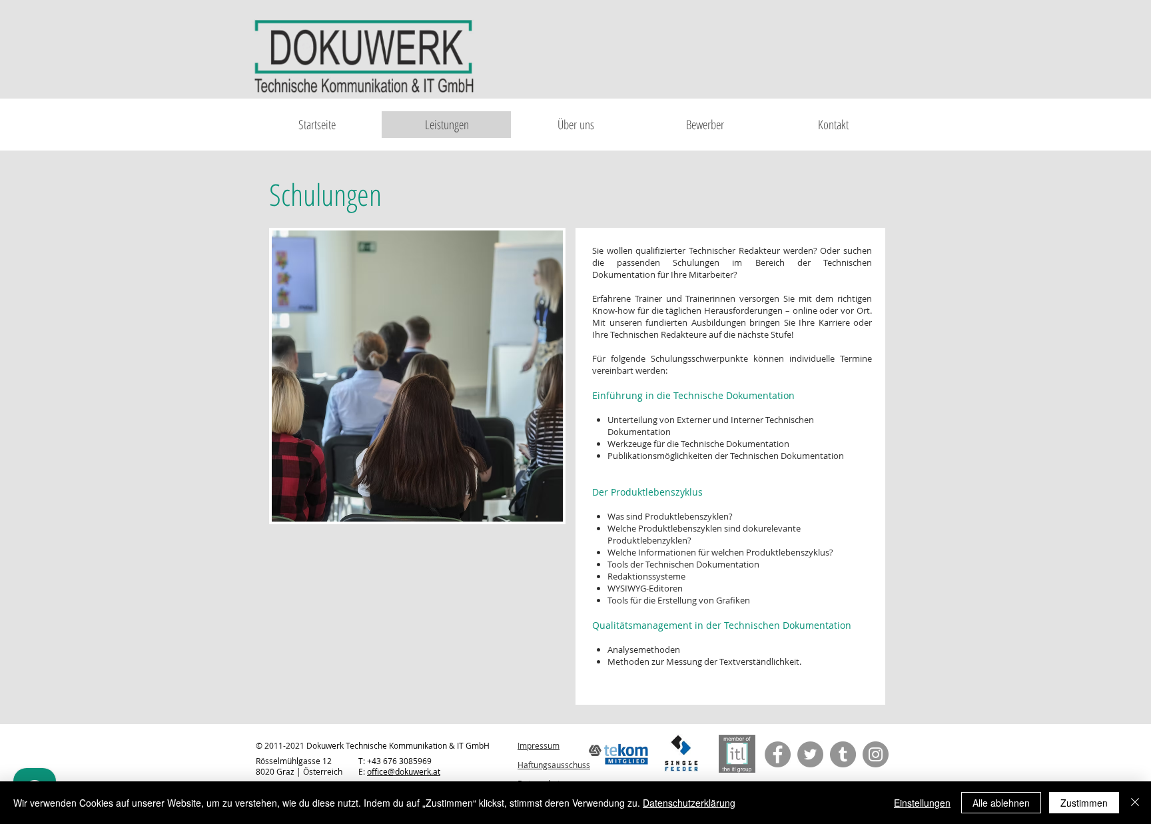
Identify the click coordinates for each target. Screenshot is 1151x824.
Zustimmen (1084, 802)
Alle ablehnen (1001, 802)
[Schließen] (1135, 802)
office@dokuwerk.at (403, 771)
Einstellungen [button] (922, 802)
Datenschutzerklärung (689, 802)
